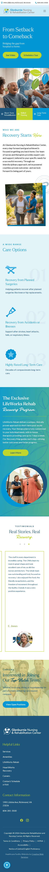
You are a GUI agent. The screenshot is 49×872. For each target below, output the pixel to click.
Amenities (7, 756)
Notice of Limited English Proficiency (24, 849)
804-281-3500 (10, 810)
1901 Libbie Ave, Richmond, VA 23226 (17, 804)
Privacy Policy (28, 841)
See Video (10, 55)
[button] (7, 865)
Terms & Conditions (11, 841)
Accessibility (23, 845)
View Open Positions (15, 704)
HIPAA (40, 841)
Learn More (15, 452)
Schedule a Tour (31, 55)
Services (6, 751)
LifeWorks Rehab (11, 762)
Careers (6, 776)
